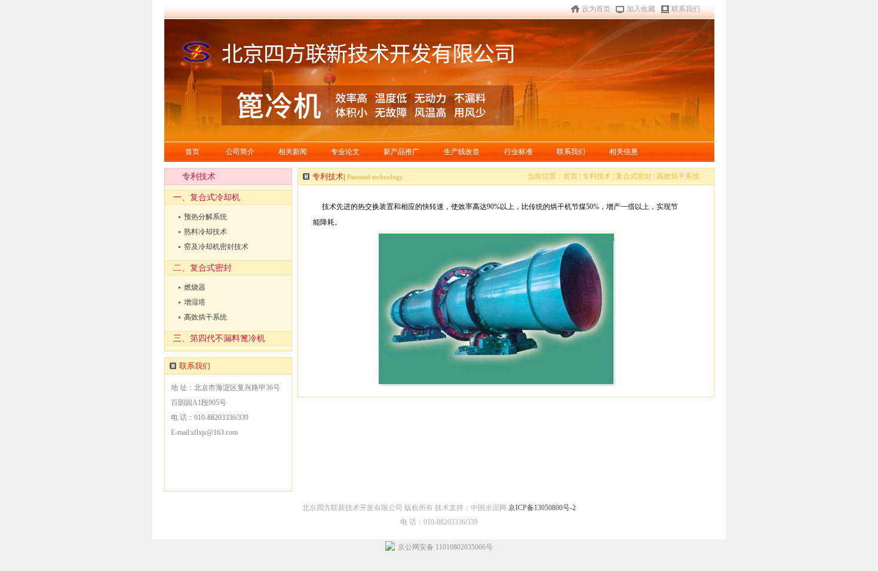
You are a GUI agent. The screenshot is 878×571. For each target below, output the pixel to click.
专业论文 (345, 152)
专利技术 (597, 176)
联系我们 (685, 9)
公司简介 (240, 152)
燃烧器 (194, 287)
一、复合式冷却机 (206, 197)
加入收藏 (641, 9)
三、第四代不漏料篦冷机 (219, 338)
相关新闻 (292, 152)
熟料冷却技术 (205, 232)
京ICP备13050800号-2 (542, 508)
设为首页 (596, 9)
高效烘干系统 (205, 317)
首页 (192, 152)
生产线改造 (462, 152)
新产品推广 (401, 152)
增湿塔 (194, 302)
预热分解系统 (205, 217)
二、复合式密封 (202, 267)
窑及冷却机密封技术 (216, 246)
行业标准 (518, 152)
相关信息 (623, 152)
